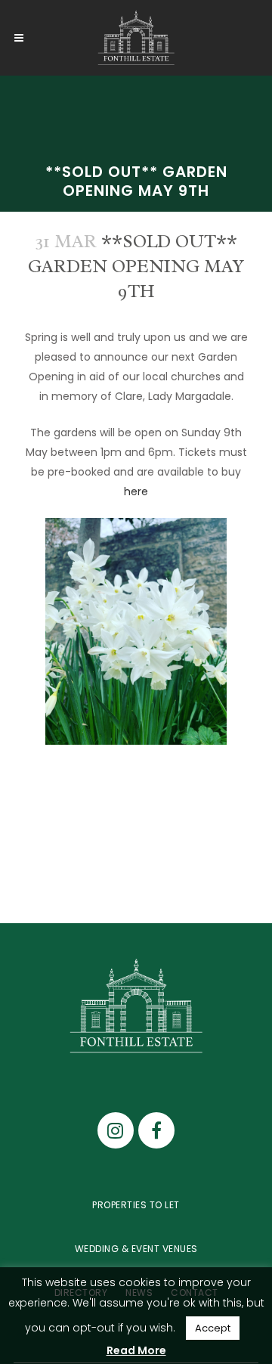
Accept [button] (212, 1328)
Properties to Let (136, 1204)
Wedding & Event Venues (136, 1248)
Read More (136, 1350)
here (136, 491)
